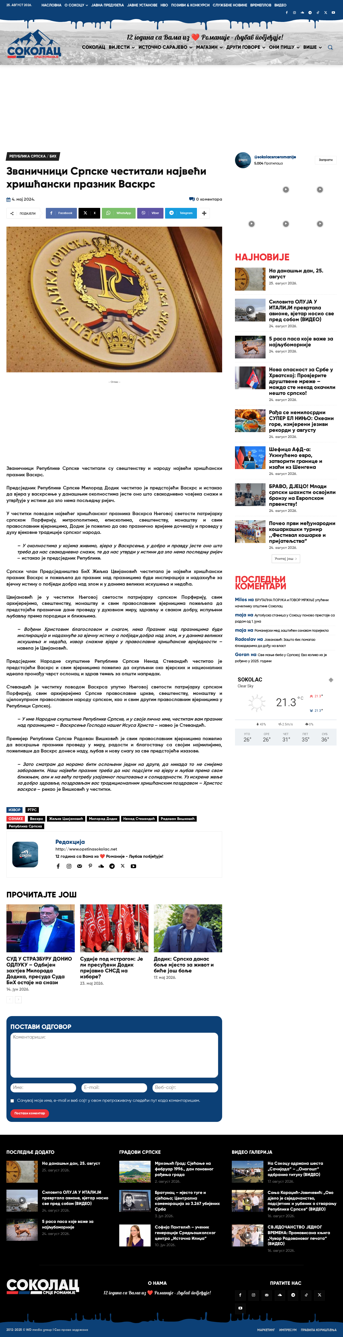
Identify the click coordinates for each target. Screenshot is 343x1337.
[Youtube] (333, 13)
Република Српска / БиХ (33, 156)
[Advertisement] (171, 105)
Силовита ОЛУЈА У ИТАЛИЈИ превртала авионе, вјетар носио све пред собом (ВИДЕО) (301, 310)
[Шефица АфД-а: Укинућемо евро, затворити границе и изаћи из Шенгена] (250, 457)
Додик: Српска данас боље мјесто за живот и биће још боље (184, 965)
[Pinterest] (90, 866)
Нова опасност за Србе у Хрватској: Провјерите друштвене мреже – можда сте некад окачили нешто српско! (302, 381)
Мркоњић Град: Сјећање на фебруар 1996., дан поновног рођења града (184, 1169)
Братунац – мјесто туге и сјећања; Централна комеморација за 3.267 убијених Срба (187, 1201)
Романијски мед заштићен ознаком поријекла (292, 630)
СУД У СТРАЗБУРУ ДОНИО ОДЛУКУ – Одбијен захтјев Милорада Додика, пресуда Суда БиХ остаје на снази (39, 971)
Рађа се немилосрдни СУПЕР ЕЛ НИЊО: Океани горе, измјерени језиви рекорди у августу (301, 421)
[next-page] (18, 999)
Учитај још (284, 559)
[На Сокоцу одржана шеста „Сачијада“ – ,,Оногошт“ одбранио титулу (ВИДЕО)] (247, 1172)
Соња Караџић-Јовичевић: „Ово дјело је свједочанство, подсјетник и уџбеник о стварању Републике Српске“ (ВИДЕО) (302, 1201)
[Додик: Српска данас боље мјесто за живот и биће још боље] (188, 928)
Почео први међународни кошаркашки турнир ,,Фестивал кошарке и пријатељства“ (302, 532)
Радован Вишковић (178, 819)
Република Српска (25, 826)
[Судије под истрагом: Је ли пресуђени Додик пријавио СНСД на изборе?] (114, 928)
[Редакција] (31, 854)
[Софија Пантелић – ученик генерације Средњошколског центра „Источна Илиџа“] (135, 1235)
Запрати (326, 160)
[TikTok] (318, 13)
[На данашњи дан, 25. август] (250, 279)
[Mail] (79, 866)
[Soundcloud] (302, 13)
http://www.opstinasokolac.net (86, 849)
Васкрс (36, 819)
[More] (204, 213)
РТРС (32, 810)
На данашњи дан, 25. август (296, 273)
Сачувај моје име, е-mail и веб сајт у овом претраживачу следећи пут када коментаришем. (108, 1101)
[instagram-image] (251, 189)
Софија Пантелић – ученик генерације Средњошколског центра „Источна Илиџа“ (185, 1232)
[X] (325, 13)
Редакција (70, 842)
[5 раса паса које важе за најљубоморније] (250, 347)
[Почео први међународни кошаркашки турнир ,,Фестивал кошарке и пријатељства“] (250, 531)
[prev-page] (9, 999)
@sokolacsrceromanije (275, 157)
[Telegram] (310, 13)
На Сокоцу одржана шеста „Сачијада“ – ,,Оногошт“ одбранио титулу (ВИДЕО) (295, 1169)
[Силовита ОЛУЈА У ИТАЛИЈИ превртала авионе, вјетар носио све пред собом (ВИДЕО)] (250, 310)
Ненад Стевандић (139, 819)
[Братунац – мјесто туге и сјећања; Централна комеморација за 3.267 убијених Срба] (135, 1201)
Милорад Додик (103, 819)
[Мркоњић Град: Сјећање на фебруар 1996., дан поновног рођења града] (135, 1172)
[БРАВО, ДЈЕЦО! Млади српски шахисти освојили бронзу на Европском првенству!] (250, 494)
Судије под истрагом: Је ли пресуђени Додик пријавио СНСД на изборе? (111, 968)
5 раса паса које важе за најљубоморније (301, 341)
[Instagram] (294, 13)
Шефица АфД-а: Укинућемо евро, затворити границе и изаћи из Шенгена (295, 458)
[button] (330, 47)
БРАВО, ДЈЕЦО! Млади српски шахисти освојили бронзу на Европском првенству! (302, 495)
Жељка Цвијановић (66, 819)
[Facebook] (287, 13)
